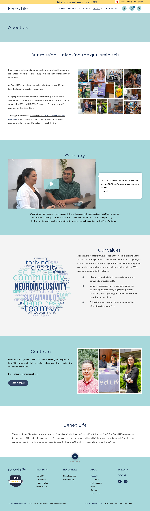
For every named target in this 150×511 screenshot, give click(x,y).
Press (93, 486)
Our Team (95, 479)
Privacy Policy (42, 503)
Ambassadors (96, 483)
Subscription (41, 479)
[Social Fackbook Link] (120, 481)
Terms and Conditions (57, 503)
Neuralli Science (69, 476)
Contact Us (95, 493)
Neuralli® (40, 476)
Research (94, 490)
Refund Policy (41, 486)
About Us (94, 476)
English (140, 2)
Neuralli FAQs (69, 479)
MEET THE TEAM (18, 383)
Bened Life (32, 503)
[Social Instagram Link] (126, 481)
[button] (73, 8)
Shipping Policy (42, 483)
